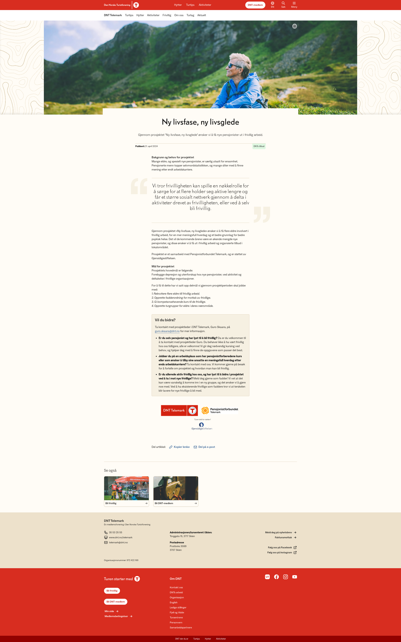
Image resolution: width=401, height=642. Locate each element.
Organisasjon (177, 597)
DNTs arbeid (176, 592)
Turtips (190, 5)
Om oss (178, 15)
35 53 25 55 (115, 532)
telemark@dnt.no (118, 542)
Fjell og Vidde (177, 612)
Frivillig (167, 15)
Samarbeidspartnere (181, 627)
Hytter (178, 5)
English (173, 602)
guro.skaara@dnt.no (167, 331)
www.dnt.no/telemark (120, 537)
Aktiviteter (205, 5)
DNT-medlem (255, 5)
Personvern (176, 622)
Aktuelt (201, 15)
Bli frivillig (112, 590)
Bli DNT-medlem (116, 601)
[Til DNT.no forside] (121, 5)
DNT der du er (181, 638)
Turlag (190, 15)
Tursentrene (176, 617)
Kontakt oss (176, 587)
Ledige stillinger (178, 607)
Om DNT (176, 579)
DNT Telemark (113, 15)
